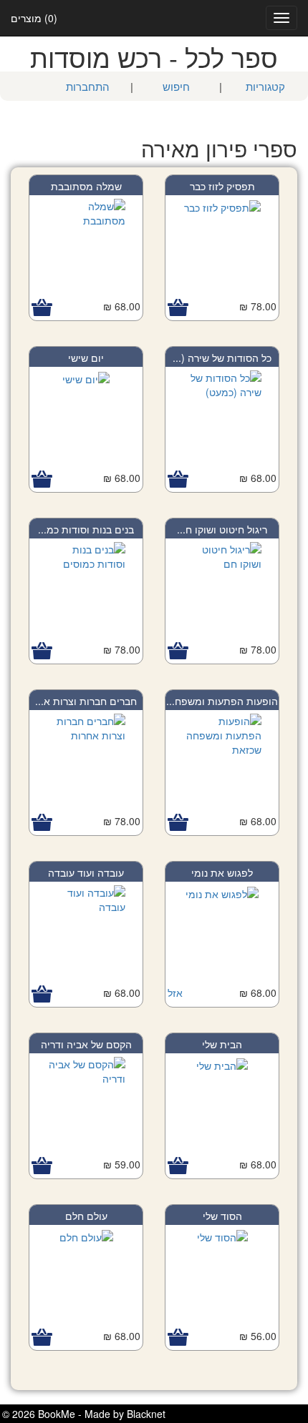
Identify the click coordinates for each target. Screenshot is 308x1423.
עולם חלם (86, 1215)
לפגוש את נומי (222, 872)
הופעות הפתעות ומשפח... (222, 701)
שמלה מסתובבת (86, 186)
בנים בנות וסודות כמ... (86, 529)
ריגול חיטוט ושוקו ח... (222, 529)
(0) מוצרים (34, 18)
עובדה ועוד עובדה (86, 872)
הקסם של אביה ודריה (86, 1044)
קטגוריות (265, 86)
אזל (175, 992)
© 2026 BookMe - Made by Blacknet (83, 1414)
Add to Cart (178, 308)
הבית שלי (222, 1044)
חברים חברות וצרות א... (86, 701)
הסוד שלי (222, 1215)
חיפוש (176, 86)
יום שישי (86, 357)
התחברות (88, 86)
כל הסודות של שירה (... (222, 357)
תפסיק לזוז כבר (222, 186)
